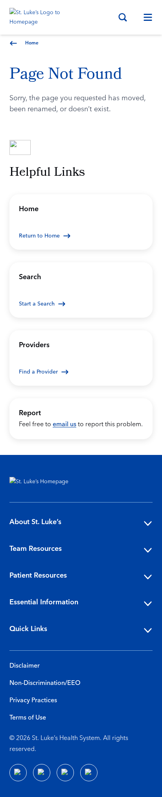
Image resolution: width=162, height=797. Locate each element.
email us (64, 424)
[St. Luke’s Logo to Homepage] (38, 17)
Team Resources (35, 549)
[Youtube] (65, 772)
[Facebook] (18, 772)
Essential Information (43, 602)
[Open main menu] (145, 17)
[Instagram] (89, 772)
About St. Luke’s (35, 522)
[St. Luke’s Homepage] (42, 481)
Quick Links (28, 629)
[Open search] (123, 17)
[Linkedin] (41, 772)
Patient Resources (38, 575)
